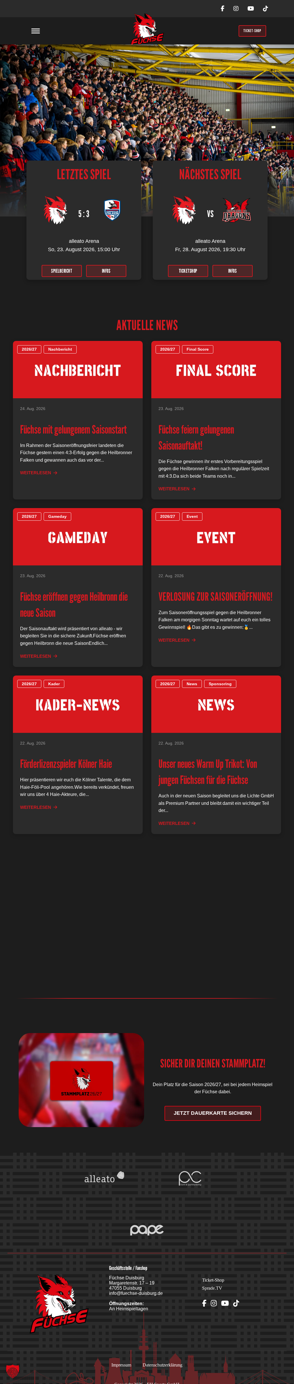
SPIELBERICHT (61, 271)
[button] (12, 1371)
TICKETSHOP (188, 271)
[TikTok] (265, 8)
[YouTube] (250, 8)
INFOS (106, 271)
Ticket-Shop (213, 1280)
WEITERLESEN (35, 472)
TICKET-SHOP (252, 30)
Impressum (121, 1364)
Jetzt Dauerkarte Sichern (213, 1113)
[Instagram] (236, 8)
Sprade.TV (212, 1288)
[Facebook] (223, 8)
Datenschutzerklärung (162, 1364)
